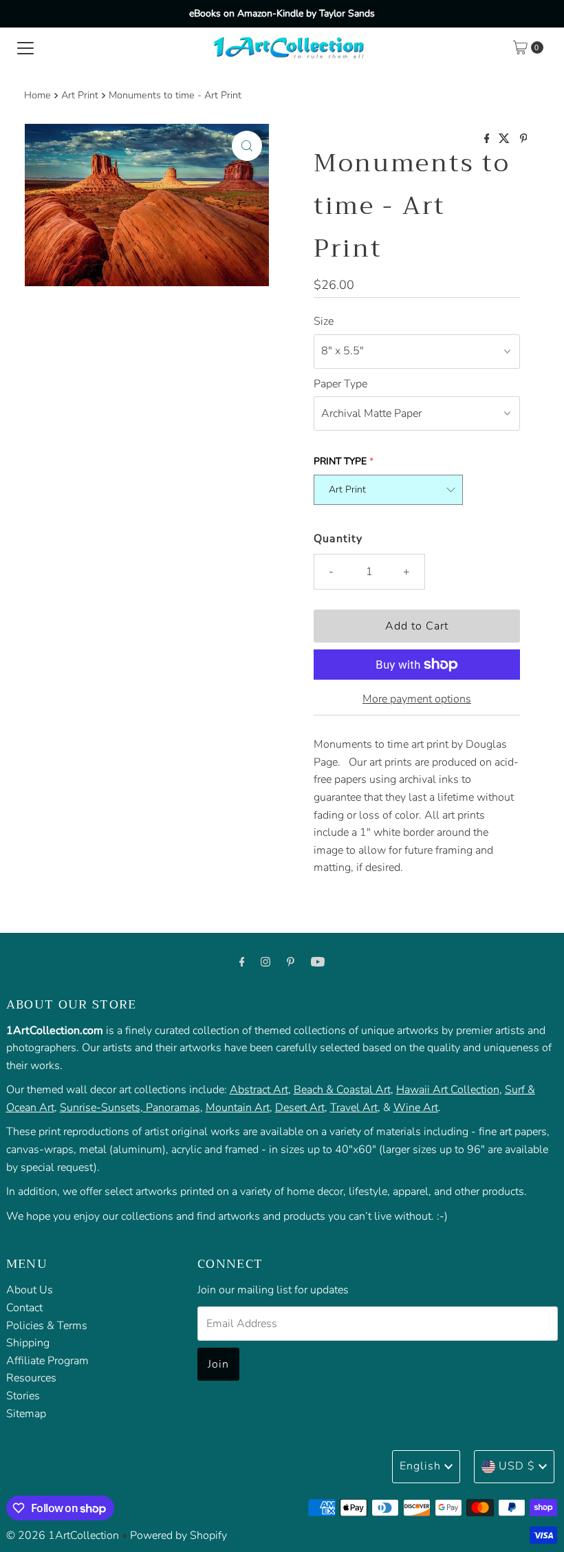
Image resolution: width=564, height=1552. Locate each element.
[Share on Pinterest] (524, 139)
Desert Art (300, 1107)
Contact (24, 1307)
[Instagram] (265, 962)
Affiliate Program (47, 1360)
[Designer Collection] (144, 1107)
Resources (31, 1378)
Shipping (28, 1342)
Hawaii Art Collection (447, 1089)
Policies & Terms (46, 1325)
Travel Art (354, 1107)
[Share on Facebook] (488, 139)
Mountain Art (238, 1107)
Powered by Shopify (178, 1535)
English (420, 1466)
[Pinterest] (290, 962)
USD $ (517, 1466)
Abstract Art (259, 1089)
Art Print (79, 95)
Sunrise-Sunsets (100, 1107)
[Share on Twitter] (505, 139)
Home (37, 95)
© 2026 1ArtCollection (62, 1535)
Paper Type (340, 383)
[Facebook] (242, 962)
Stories (23, 1395)
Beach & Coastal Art (342, 1089)
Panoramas (173, 1107)
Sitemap (26, 1413)
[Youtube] (318, 962)
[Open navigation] (25, 47)
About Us (29, 1289)
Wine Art (415, 1107)
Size (324, 321)
